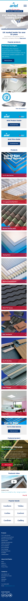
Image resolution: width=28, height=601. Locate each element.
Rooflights (3, 552)
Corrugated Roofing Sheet (7, 537)
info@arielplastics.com (9, 585)
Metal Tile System (5, 543)
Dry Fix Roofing (5, 547)
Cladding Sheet (4, 554)
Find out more (8, 60)
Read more (23, 38)
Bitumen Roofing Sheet (6, 538)
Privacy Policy (4, 566)
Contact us (3, 565)
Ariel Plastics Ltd (5, 574)
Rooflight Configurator (14, 11)
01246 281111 (16, 9)
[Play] (14, 481)
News (2, 561)
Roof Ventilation (5, 545)
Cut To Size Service (5, 535)
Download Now (14, 124)
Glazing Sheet (4, 540)
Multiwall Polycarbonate (6, 542)
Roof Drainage (4, 549)
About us (3, 563)
